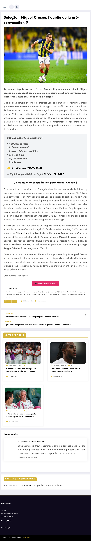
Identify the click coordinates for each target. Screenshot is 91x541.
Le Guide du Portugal (7, 517)
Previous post (9, 313)
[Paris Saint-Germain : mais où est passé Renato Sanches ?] (68, 353)
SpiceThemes (26, 537)
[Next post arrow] (85, 324)
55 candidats (22, 233)
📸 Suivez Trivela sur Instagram (45, 283)
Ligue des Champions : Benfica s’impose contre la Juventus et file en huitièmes (38, 325)
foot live (3, 510)
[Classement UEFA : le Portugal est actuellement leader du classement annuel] (23, 353)
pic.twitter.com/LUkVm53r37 (26, 168)
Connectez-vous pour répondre (27, 457)
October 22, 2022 (54, 174)
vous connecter (23, 485)
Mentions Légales (6, 528)
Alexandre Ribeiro (15, 365)
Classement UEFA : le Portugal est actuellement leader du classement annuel (21, 370)
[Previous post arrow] (85, 315)
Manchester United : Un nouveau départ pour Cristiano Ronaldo (32, 316)
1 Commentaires (41, 301)
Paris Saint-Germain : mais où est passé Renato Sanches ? (65, 370)
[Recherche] (11, 7)
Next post (8, 321)
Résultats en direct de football (9, 513)
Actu (14, 301)
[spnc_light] (16, 7)
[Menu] (4, 6)
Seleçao (7, 301)
